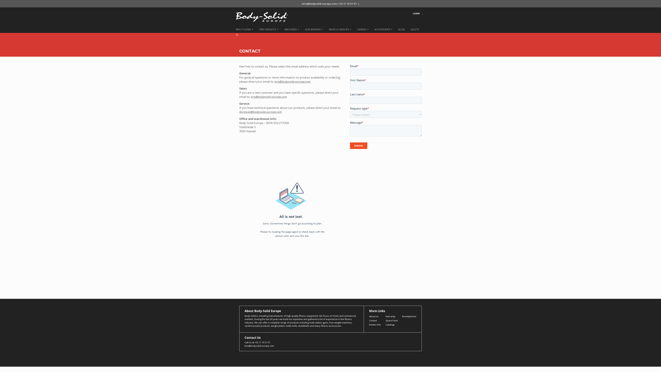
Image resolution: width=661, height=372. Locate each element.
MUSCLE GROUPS (339, 29)
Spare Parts (392, 320)
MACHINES (290, 29)
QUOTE (415, 29)
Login (416, 13)
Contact (373, 320)
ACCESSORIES (382, 29)
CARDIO (361, 29)
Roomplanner (409, 316)
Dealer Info (375, 324)
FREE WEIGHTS (267, 29)
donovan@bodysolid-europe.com (260, 112)
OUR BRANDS (313, 29)
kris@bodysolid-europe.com (293, 82)
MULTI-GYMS (243, 29)
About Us (374, 316)
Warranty (390, 316)
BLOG (401, 29)
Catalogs (390, 324)
